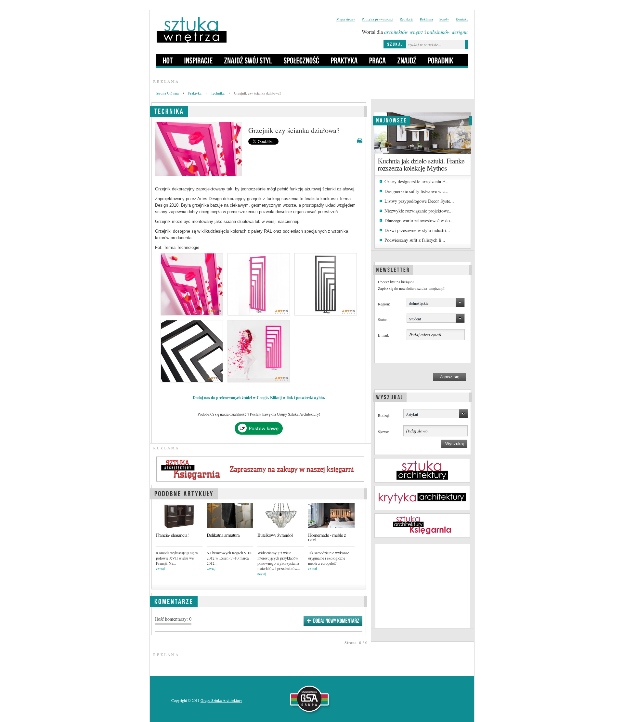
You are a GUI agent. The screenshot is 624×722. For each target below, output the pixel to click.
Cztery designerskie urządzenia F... (416, 181)
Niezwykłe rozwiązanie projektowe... (418, 211)
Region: (384, 303)
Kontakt (462, 19)
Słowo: (383, 431)
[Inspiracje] (198, 60)
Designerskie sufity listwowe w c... (416, 191)
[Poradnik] (441, 60)
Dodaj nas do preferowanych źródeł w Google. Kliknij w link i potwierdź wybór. (259, 397)
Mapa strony (345, 19)
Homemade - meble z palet (327, 537)
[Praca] (377, 60)
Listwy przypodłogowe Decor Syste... (419, 201)
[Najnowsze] (391, 119)
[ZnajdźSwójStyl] (248, 60)
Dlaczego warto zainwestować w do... (419, 220)
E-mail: (383, 335)
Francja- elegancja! (172, 535)
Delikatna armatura (223, 535)
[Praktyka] (344, 60)
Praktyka (195, 93)
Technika (218, 93)
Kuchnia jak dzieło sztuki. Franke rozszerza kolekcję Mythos (421, 164)
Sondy (444, 19)
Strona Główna (167, 93)
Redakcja (406, 19)
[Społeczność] (301, 60)
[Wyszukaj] (389, 396)
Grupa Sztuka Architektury (221, 700)
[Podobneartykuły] (184, 492)
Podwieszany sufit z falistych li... (414, 240)
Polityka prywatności (377, 19)
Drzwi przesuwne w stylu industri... (417, 230)
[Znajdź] (407, 60)
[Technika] (169, 110)
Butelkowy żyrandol (274, 535)
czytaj (160, 568)
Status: (383, 319)
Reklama (426, 19)
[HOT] (168, 60)
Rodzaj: (384, 415)
